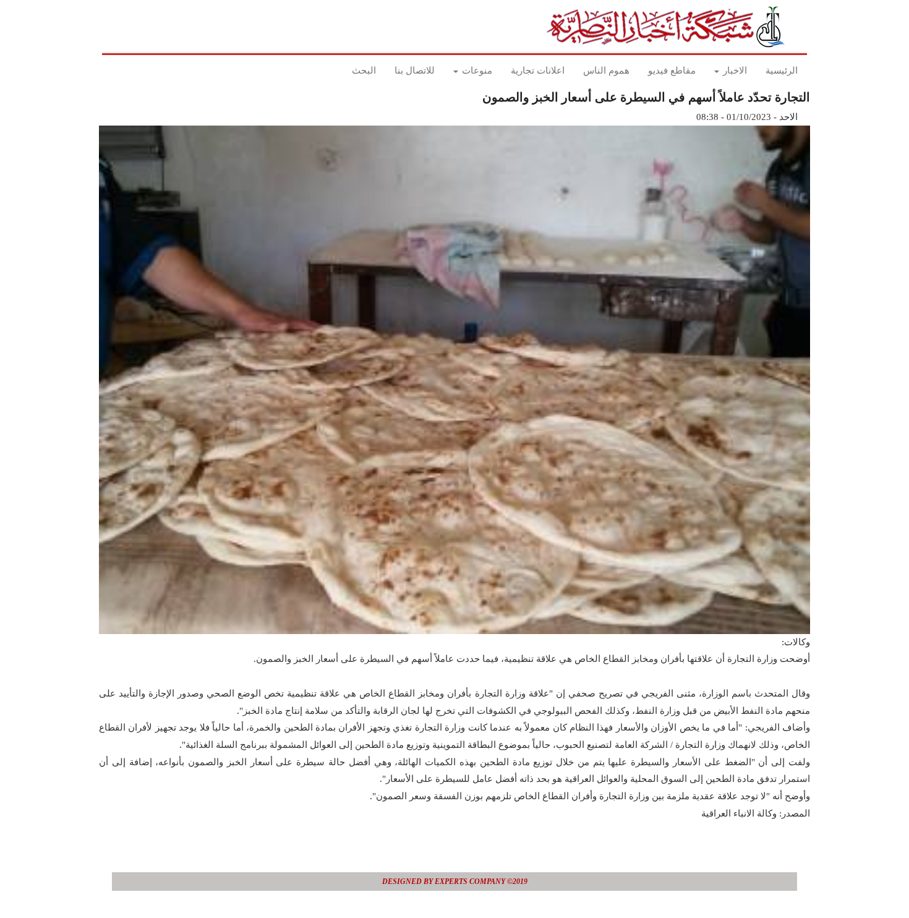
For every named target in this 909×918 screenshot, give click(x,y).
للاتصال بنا (415, 70)
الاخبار (733, 70)
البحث (364, 70)
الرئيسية (782, 70)
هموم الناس (606, 70)
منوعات (475, 70)
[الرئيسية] (669, 26)
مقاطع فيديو (672, 70)
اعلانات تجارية (538, 70)
